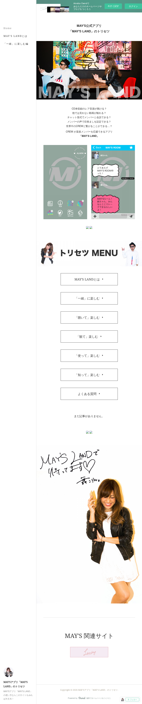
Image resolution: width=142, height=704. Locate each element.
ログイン (133, 6)
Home (7, 28)
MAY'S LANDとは (15, 36)
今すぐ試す (113, 6)
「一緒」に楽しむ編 (15, 43)
